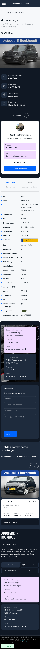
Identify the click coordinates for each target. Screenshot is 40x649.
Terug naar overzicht (15, 12)
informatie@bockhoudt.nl (16, 156)
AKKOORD (7, 646)
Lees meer (29, 642)
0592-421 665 (12, 369)
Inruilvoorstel (20, 162)
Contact (10, 565)
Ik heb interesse (20, 168)
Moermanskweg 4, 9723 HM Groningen (20, 138)
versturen (10, 434)
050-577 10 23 (11, 147)
